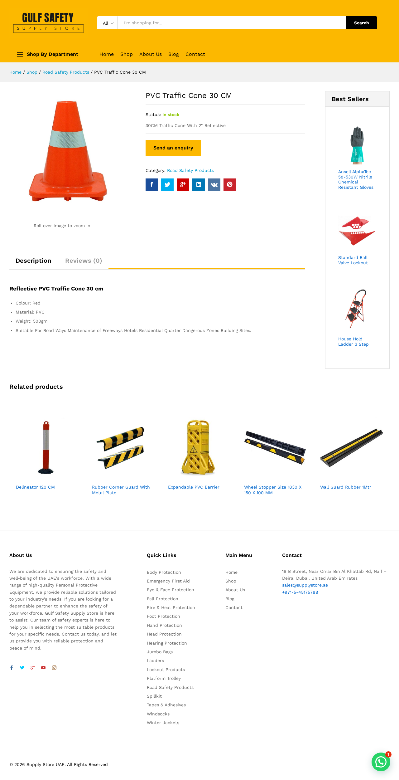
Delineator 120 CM (35, 487)
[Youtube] (43, 668)
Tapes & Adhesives (166, 704)
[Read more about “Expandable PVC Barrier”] (192, 476)
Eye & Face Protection (170, 589)
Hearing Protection (167, 643)
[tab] (33, 263)
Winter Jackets (163, 722)
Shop (126, 54)
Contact (195, 54)
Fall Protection (162, 598)
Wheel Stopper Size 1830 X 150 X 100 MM (272, 490)
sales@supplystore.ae (305, 585)
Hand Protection (164, 625)
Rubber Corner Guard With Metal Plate (121, 490)
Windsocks (158, 713)
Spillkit (154, 696)
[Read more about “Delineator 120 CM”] (40, 476)
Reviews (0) (83, 260)
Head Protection (164, 633)
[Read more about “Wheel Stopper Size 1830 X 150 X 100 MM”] (268, 476)
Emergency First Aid (168, 580)
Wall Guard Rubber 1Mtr (345, 487)
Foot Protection (163, 616)
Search (361, 22)
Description (33, 260)
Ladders (155, 660)
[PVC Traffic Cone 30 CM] (152, 184)
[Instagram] (54, 668)
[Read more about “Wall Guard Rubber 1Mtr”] (344, 476)
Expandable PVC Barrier (193, 487)
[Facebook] (11, 668)
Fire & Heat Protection (171, 607)
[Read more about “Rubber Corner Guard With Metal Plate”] (116, 476)
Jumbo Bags (160, 651)
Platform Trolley (164, 678)
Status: (153, 114)
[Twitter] (22, 668)
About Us (150, 54)
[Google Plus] (32, 668)
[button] (381, 762)
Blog (173, 54)
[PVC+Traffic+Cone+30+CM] (167, 184)
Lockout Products (166, 669)
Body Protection (164, 572)
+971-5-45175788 (300, 592)
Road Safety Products (190, 170)
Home (106, 54)
